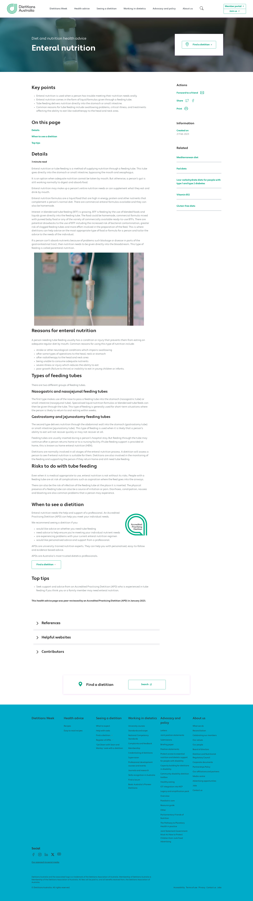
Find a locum (134, 780)
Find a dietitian (201, 45)
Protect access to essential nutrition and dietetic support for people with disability (174, 757)
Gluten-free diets (186, 206)
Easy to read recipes (73, 731)
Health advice (82, 9)
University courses (136, 726)
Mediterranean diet (187, 157)
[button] (202, 9)
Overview (164, 796)
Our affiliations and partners (206, 772)
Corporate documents (203, 762)
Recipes (67, 726)
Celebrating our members (205, 735)
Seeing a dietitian (107, 9)
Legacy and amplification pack (174, 791)
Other (163, 810)
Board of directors (201, 749)
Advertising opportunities (204, 781)
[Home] (21, 6)
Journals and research (138, 770)
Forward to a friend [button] (187, 93)
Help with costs (103, 731)
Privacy (202, 888)
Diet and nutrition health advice (59, 38)
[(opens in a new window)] (192, 101)
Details (36, 130)
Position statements (169, 749)
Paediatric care (167, 801)
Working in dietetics (135, 9)
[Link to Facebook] (33, 856)
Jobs (195, 786)
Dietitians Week (58, 9)
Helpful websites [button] (56, 637)
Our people (198, 745)
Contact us (197, 790)
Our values (198, 740)
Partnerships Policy (201, 767)
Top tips (36, 143)
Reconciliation (199, 731)
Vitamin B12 (183, 195)
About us (188, 9)
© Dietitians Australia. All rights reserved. (51, 888)
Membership (134, 748)
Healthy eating (167, 782)
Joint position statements (172, 735)
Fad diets (182, 169)
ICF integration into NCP (171, 787)
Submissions (166, 740)
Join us (233, 11)
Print (179, 109)
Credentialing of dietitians (140, 753)
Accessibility (179, 888)
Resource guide (167, 805)
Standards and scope (138, 731)
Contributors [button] (53, 652)
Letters (163, 731)
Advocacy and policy (164, 9)
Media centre (199, 776)
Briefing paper (167, 745)
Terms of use (191, 888)
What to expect (103, 726)
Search (145, 684)
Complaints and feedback (140, 744)
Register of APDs (103, 740)
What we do (198, 726)
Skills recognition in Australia (141, 775)
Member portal (233, 6)
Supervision (133, 758)
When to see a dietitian (44, 137)
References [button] (51, 623)
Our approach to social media (45, 862)
